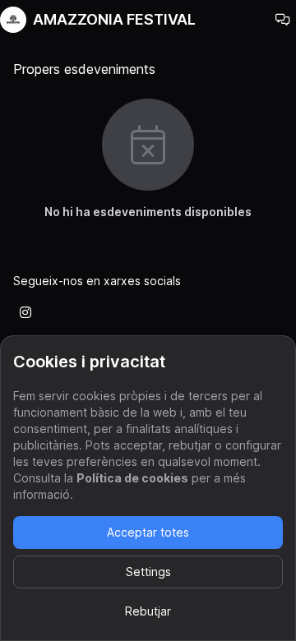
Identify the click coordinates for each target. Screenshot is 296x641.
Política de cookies (132, 478)
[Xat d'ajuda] (283, 20)
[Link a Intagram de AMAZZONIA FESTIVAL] (25, 312)
